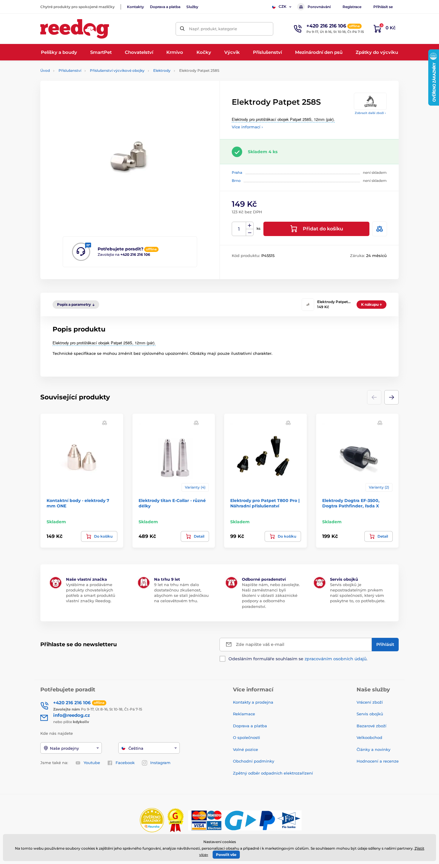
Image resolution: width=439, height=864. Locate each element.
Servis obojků (370, 713)
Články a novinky (373, 749)
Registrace (352, 6)
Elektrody (162, 70)
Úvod (45, 70)
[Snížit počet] (249, 232)
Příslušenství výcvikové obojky (117, 70)
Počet (239, 229)
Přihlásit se (383, 6)
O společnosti (246, 737)
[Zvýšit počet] (249, 225)
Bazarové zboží (371, 725)
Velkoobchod (369, 737)
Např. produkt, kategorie (213, 28)
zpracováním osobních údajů (335, 658)
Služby (192, 6)
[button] (391, 397)
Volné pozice (245, 749)
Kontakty (135, 6)
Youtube (92, 762)
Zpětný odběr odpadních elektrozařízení (273, 773)
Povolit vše (226, 854)
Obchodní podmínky (253, 761)
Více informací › (247, 126)
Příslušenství (70, 70)
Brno (236, 180)
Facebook (125, 762)
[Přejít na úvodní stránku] (74, 29)
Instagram (160, 762)
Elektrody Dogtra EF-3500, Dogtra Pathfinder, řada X (351, 503)
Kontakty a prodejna (253, 702)
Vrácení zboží (370, 702)
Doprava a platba (165, 6)
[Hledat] (182, 29)
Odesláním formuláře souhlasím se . (297, 658)
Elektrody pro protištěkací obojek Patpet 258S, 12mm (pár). (283, 119)
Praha (237, 172)
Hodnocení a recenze (378, 761)
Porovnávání (319, 6)
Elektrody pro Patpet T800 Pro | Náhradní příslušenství (265, 503)
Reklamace (244, 713)
